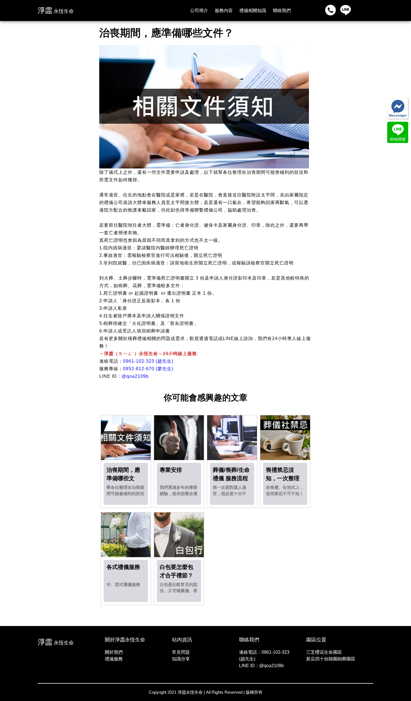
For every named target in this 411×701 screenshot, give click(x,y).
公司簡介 (199, 10)
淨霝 (56, 10)
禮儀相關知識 (252, 10)
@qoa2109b (135, 376)
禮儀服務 (114, 659)
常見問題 (181, 652)
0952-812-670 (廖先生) (148, 368)
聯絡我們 (282, 10)
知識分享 (181, 659)
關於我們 (114, 652)
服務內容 (224, 10)
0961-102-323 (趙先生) (148, 361)
